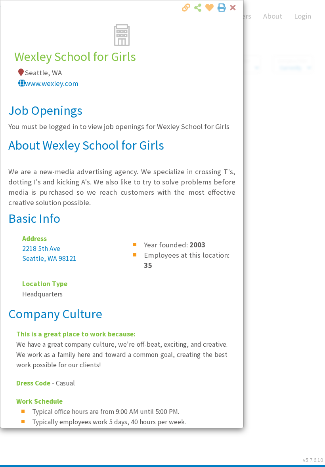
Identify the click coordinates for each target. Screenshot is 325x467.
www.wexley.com (51, 83)
